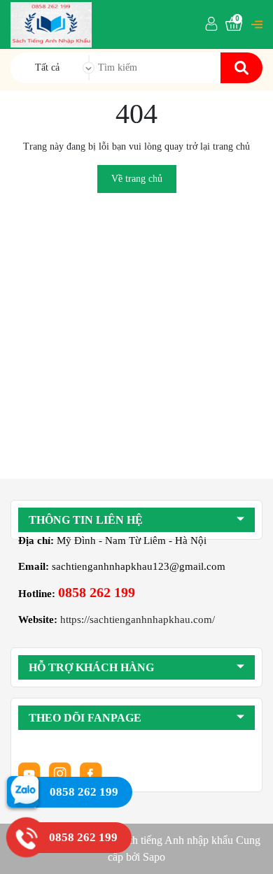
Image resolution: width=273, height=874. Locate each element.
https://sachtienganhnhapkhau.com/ (137, 619)
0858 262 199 (96, 592)
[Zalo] (22, 791)
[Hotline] (26, 837)
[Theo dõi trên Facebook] (91, 772)
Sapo (154, 857)
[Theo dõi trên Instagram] (61, 772)
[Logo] (51, 24)
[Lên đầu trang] (248, 849)
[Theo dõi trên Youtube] (30, 772)
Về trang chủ (136, 178)
